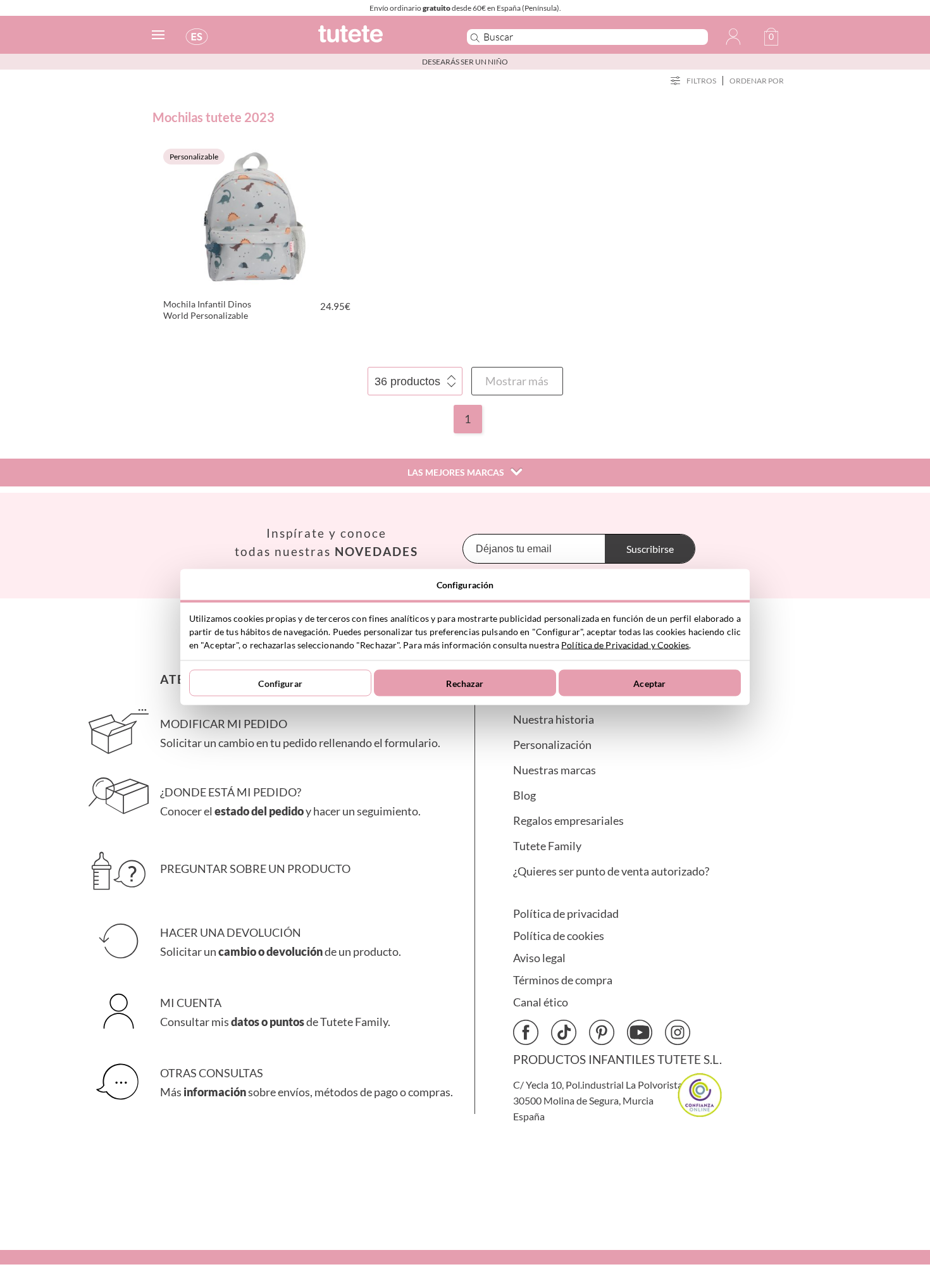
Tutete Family (547, 846)
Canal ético (540, 1002)
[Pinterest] (601, 1032)
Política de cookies (558, 936)
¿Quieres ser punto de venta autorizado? (611, 871)
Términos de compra (562, 980)
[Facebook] (525, 1032)
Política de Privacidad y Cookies (625, 645)
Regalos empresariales (568, 821)
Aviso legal (539, 958)
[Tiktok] (563, 1032)
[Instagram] (677, 1032)
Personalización (552, 745)
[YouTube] (639, 1032)
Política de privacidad (566, 913)
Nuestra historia (553, 719)
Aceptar (649, 682)
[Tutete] (378, 39)
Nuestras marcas (554, 770)
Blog (524, 795)
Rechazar (464, 682)
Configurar (280, 682)
